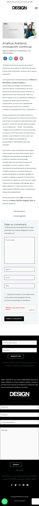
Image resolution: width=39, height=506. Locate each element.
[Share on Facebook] (5, 60)
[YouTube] (27, 485)
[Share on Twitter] (10, 60)
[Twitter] (16, 485)
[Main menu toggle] (36, 8)
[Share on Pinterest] (16, 60)
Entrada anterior (19, 211)
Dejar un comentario (9, 51)
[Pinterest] (23, 485)
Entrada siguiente (19, 216)
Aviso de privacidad (19, 500)
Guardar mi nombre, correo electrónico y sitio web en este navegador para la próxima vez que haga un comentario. (19, 297)
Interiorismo (22, 51)
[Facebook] (12, 485)
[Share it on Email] (21, 60)
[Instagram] (19, 485)
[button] (4, 501)
